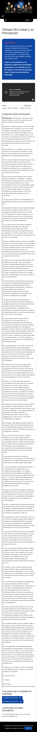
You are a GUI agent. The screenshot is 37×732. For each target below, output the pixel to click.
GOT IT (28, 728)
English (27, 20)
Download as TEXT (13, 701)
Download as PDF (12, 698)
